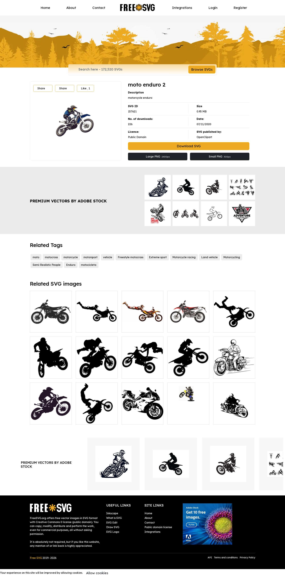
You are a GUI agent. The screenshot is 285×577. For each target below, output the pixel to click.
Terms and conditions (226, 557)
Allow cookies (97, 573)
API (210, 557)
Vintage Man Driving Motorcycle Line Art (234, 372)
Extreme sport (158, 257)
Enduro (70, 264)
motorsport (90, 257)
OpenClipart (204, 137)
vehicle (107, 257)
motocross (51, 257)
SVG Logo (112, 531)
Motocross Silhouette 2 (185, 374)
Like (85, 88)
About (71, 8)
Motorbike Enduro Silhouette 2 (96, 326)
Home (45, 8)
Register (240, 8)
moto (36, 257)
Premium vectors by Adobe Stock (68, 200)
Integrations (182, 8)
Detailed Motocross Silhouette (96, 372)
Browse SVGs (202, 69)
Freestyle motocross (130, 257)
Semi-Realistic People (47, 264)
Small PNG (220, 156)
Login (212, 8)
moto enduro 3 (134, 328)
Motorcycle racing (184, 257)
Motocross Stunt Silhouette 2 (97, 417)
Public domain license (158, 527)
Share (41, 88)
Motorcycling (231, 257)
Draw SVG (112, 527)
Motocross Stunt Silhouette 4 (234, 326)
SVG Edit (111, 522)
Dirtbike (176, 419)
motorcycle (70, 257)
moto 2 (129, 419)
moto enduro (179, 328)
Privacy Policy (247, 557)
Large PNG (158, 156)
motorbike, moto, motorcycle (234, 417)
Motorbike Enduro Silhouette (50, 417)
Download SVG (189, 146)
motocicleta (88, 264)
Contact (98, 8)
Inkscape (112, 513)
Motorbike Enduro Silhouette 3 (50, 326)
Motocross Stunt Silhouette (50, 374)
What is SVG (114, 518)
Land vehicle (209, 257)
